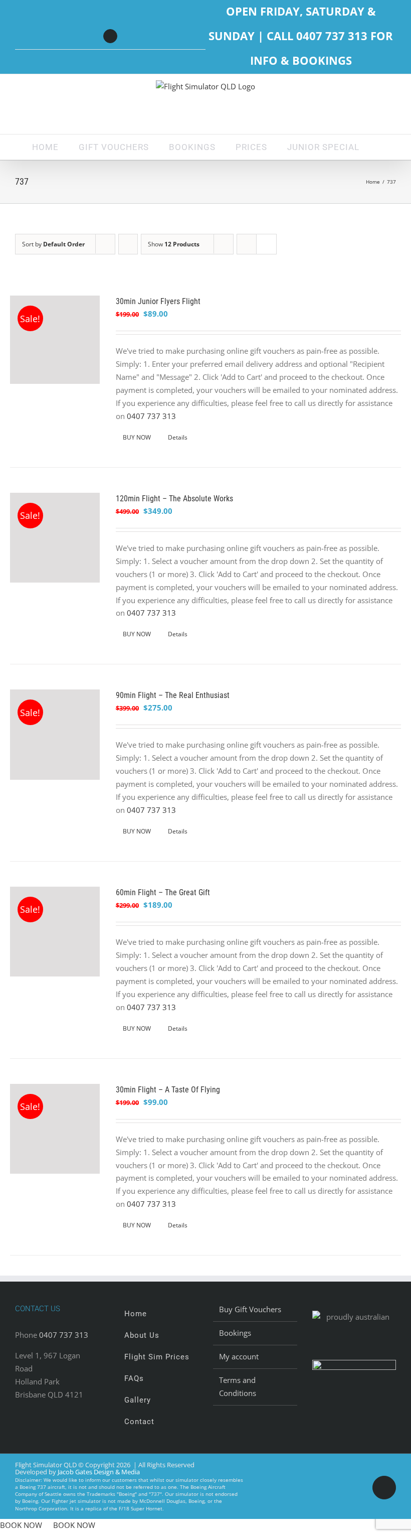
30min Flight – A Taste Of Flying (168, 1089)
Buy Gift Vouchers (250, 1309)
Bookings (235, 1333)
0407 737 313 (151, 416)
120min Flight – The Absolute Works (174, 498)
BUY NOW (137, 437)
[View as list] (266, 244)
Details (177, 437)
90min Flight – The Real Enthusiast (173, 695)
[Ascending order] (128, 244)
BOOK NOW (21, 1525)
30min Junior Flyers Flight (158, 301)
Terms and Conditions (237, 1386)
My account (239, 1356)
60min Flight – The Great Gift (163, 892)
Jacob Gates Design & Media (99, 1471)
